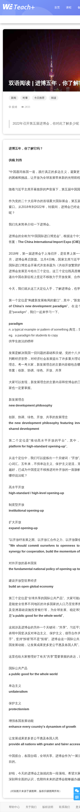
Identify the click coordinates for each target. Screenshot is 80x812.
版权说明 (47, 806)
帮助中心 (14, 806)
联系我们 (64, 806)
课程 (68, 7)
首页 (57, 7)
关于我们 (31, 806)
